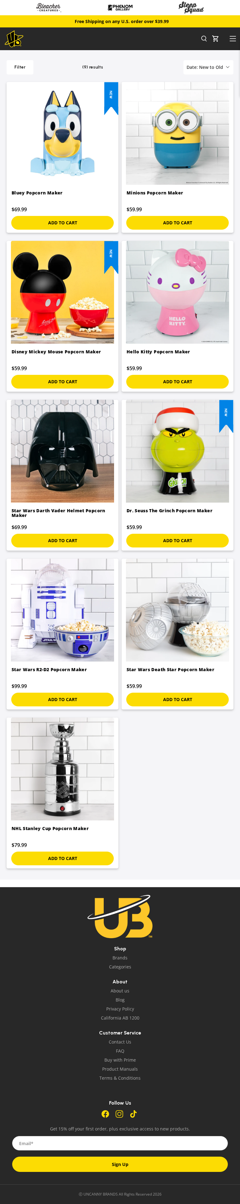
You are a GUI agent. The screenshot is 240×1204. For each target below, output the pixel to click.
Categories (120, 967)
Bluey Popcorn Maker (37, 193)
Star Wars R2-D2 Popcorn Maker (49, 669)
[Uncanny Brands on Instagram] (119, 1116)
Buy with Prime (120, 1060)
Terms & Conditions (120, 1078)
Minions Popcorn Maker (155, 193)
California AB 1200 (120, 1018)
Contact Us (120, 1042)
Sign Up (120, 1164)
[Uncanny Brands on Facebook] (105, 1116)
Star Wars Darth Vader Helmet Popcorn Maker (58, 513)
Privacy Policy (120, 1009)
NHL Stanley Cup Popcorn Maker (50, 828)
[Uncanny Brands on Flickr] (133, 1116)
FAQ (120, 1051)
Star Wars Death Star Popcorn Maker (170, 669)
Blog (120, 1000)
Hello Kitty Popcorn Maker (158, 352)
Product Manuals (120, 1069)
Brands (120, 958)
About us (120, 991)
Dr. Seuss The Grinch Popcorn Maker (169, 511)
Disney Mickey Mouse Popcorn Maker (56, 352)
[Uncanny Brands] (101, 38)
